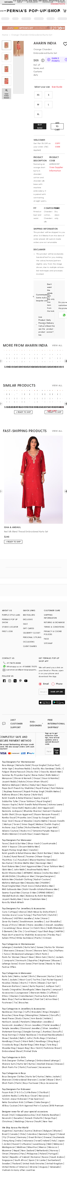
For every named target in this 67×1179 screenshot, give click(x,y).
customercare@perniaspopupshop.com (22, 669)
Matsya (7, 824)
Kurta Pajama (37, 986)
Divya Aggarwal (24, 814)
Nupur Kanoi (48, 785)
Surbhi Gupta (52, 824)
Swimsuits (21, 960)
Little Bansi (31, 1092)
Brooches (23, 1002)
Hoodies (6, 983)
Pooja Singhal (39, 765)
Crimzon (47, 938)
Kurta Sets (30, 947)
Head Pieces (8, 1018)
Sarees (40, 947)
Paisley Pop (54, 934)
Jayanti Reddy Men (12, 899)
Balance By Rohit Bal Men (39, 895)
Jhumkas (46, 1031)
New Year (48, 1121)
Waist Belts (28, 1041)
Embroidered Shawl (12, 1051)
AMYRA (59, 931)
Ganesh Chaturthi (34, 1118)
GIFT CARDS (28, 628)
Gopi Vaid (7, 821)
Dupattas (33, 960)
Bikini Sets (41, 957)
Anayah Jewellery (54, 925)
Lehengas (7, 947)
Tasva (5, 843)
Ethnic (5, 996)
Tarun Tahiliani (27, 801)
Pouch (17, 1041)
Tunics (7, 954)
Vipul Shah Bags (45, 931)
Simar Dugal (28, 824)
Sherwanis (9, 950)
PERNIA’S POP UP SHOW (10, 620)
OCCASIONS (29, 642)
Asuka (7, 856)
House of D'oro (9, 925)
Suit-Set (51, 983)
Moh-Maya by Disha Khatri (41, 912)
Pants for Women (11, 957)
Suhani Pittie (8, 938)
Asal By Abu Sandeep (43, 768)
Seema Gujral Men (11, 892)
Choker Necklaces (27, 1034)
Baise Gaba (38, 775)
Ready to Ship (53, 963)
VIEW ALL (57, 345)
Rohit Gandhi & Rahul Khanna (17, 798)
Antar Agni (7, 768)
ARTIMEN (27, 873)
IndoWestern (26, 996)
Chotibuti (43, 1092)
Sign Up (56, 751)
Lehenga (30, 1060)
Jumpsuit (56, 989)
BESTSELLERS (29, 615)
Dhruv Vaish (34, 843)
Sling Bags (53, 1041)
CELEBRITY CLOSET (31, 633)
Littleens (29, 1102)
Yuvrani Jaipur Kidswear (14, 1099)
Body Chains (22, 1018)
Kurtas (51, 976)
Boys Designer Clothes (13, 1076)
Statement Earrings (12, 1031)
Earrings (18, 1012)
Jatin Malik (19, 869)
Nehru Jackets (53, 1076)
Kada (60, 1034)
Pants (5, 979)
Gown (29, 950)
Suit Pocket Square (51, 979)
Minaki (22, 925)
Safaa (20, 827)
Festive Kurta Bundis (45, 996)
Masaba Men (32, 882)
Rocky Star (32, 771)
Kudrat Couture (42, 879)
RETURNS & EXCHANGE (54, 622)
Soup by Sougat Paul (43, 817)
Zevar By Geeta (10, 921)
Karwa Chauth (33, 1121)
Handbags (7, 1041)
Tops (51, 950)
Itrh (43, 827)
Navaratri (7, 1118)
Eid (38, 1115)
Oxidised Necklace (47, 1034)
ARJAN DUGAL (9, 876)
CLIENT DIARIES (30, 646)
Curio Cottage (9, 912)
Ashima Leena (55, 804)
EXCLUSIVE (28, 619)
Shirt (58, 1079)
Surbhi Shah (8, 814)
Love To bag (24, 915)
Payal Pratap (42, 788)
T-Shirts (32, 983)
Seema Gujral (40, 798)
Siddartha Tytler (10, 801)
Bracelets (36, 1012)
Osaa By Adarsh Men (50, 771)
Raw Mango (8, 765)
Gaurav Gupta (9, 804)
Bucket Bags (27, 1044)
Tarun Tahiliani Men (53, 866)
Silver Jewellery (50, 1028)
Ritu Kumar (25, 794)
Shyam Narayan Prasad (46, 814)
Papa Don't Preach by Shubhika (18, 788)
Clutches (51, 1038)
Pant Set (39, 999)
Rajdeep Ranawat (13, 791)
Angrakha (16, 989)
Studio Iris (25, 830)
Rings (45, 1012)
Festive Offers (9, 967)
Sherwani (41, 976)
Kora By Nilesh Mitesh (13, 902)
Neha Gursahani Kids (12, 1102)
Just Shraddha (52, 921)
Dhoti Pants (41, 954)
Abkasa (37, 873)
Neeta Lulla (30, 808)
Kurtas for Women (54, 947)
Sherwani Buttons (11, 986)
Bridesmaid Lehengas (23, 954)
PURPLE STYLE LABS (11, 615)
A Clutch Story (38, 928)
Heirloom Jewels (10, 1021)
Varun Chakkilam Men (34, 899)
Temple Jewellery (10, 1028)
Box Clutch (36, 1048)
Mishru (25, 785)
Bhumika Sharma (32, 811)
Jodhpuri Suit (52, 986)
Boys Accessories (49, 1083)
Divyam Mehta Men (29, 846)
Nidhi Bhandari (55, 928)
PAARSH (45, 882)
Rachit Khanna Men (12, 873)
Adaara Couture (10, 830)
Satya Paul (53, 765)
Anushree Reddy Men (37, 869)
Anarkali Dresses (45, 1064)
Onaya (36, 778)
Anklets (47, 1018)
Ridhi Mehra (52, 775)
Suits (59, 976)
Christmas (7, 1121)
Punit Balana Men (11, 866)
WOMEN (8, 2)
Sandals (14, 1038)
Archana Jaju (9, 827)
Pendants (25, 1021)
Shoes (5, 1038)
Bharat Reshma (37, 860)
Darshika (51, 860)
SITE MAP (48, 643)
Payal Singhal (43, 801)
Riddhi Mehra (53, 791)
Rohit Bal (37, 794)
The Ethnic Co (9, 860)
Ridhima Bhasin (10, 794)
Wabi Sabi (59, 853)
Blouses (56, 960)
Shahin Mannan (9, 834)
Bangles (54, 1012)
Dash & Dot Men (18, 843)
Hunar (45, 918)
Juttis (29, 1038)
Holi (12, 1115)
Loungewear (22, 992)
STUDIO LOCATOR (10, 627)
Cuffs (27, 1012)
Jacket (42, 1079)
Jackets (60, 957)
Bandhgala (28, 989)
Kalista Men (8, 879)
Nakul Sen (35, 785)
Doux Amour (23, 928)
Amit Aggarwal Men (31, 866)
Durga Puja (50, 1118)
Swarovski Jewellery (12, 1025)
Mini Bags (40, 1044)
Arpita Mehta (41, 821)
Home (5, 34)
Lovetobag (9, 928)
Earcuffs (55, 1015)
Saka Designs (42, 1102)
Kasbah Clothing (23, 879)
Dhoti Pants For (10, 1067)
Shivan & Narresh (22, 778)
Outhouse (7, 918)
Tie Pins (36, 979)
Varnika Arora (9, 915)
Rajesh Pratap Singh (34, 791)
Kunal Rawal (18, 856)
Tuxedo (5, 989)
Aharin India (45, 43)
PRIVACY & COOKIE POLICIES (53, 632)
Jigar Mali (52, 827)
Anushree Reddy (23, 768)
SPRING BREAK (45, 892)
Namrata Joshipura (12, 811)
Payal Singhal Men (11, 886)
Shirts (32, 976)
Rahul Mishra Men (44, 886)
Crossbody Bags (10, 1044)
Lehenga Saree (9, 963)
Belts (22, 1038)
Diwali (5, 1115)
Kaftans (59, 950)
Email (46, 683)
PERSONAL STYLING (32, 637)
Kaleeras (44, 1015)
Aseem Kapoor (41, 834)
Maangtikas (32, 1015)
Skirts (51, 957)
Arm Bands (36, 1018)
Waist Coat (25, 979)
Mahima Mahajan (11, 785)
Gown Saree (25, 963)
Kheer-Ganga (43, 856)
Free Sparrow (36, 1099)
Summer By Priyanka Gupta (16, 775)
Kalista (22, 781)
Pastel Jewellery (51, 1025)
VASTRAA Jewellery (23, 918)
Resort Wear (27, 957)
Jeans (25, 986)
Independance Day (25, 1115)
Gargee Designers (45, 876)
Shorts (23, 983)
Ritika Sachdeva (25, 938)
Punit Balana (57, 788)
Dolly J (59, 768)
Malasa (39, 824)
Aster (37, 918)
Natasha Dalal (23, 765)
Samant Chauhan (52, 811)
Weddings (19, 1121)
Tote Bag (51, 1044)
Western (14, 996)
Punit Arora (28, 886)
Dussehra (18, 1118)
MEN (19, 2)
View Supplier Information (56, 169)
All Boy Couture (10, 1105)
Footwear (7, 1002)
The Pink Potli (39, 915)
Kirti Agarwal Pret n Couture (34, 1105)
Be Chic (19, 931)
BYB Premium (56, 1105)
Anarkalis (18, 947)
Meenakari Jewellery (42, 1021)
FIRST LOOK (7, 631)
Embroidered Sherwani (25, 1079)
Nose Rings (18, 1015)
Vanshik (33, 850)
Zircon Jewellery (33, 1025)
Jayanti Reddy (9, 781)
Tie (15, 1002)
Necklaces (7, 1012)
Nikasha (6, 808)
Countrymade (48, 843)
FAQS (46, 639)
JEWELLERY (32, 2)
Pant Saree (38, 963)
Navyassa (44, 1095)
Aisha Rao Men (50, 873)
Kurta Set (22, 1064)
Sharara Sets (40, 950)
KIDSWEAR (48, 2)
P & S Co (19, 1092)
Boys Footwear (31, 1083)
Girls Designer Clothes (13, 1060)
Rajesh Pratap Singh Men (14, 850)
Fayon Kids (7, 1092)
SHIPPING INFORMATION (50, 616)
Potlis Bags (39, 1038)
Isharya (22, 912)
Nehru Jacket (20, 976)
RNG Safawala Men (11, 889)
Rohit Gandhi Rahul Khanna (33, 804)
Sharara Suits (9, 1064)
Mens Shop (7, 999)
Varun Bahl (17, 808)
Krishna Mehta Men (24, 863)
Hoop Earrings (9, 1034)
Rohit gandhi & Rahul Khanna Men (19, 853)
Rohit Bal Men (45, 853)
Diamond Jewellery (31, 1028)
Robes (15, 983)
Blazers (42, 983)
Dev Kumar (7, 863)
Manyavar (7, 778)
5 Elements (7, 931)
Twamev (30, 856)
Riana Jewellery (36, 925)
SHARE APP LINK (56, 692)
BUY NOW (40, 126)
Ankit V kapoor (9, 846)
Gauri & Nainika (50, 778)
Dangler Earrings (31, 1031)
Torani (16, 824)
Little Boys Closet (28, 1095)
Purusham (23, 860)
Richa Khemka (32, 827)
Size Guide (57, 87)
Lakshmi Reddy (9, 1095)
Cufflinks (52, 992)
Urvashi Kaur (25, 834)
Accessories (8, 992)
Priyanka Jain (24, 817)
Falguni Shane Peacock (13, 771)
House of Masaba (23, 821)
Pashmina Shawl (52, 1048)
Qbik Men (7, 869)
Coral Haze (30, 931)
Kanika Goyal (9, 817)
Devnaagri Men (43, 863)
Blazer (50, 1079)
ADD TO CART (57, 126)
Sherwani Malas (38, 992)
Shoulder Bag (9, 1048)
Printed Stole (30, 1051)
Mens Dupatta (43, 989)
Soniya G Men (29, 892)
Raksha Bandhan (50, 1115)
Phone (59, 683)
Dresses (20, 950)
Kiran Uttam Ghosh (37, 781)
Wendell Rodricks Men (13, 895)
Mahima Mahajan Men (13, 882)
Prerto (38, 938)
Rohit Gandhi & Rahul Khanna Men (40, 889)
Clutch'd (52, 915)
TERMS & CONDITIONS (54, 627)
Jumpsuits (9, 960)
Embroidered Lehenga (48, 1060)
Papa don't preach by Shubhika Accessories (24, 934)
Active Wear (51, 999)
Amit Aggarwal (45, 808)
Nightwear (45, 960)
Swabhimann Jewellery (32, 921)
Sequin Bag (23, 1048)
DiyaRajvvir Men (26, 876)
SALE (25, 624)
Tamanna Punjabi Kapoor (45, 830)
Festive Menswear (24, 999)
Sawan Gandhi (57, 821)
